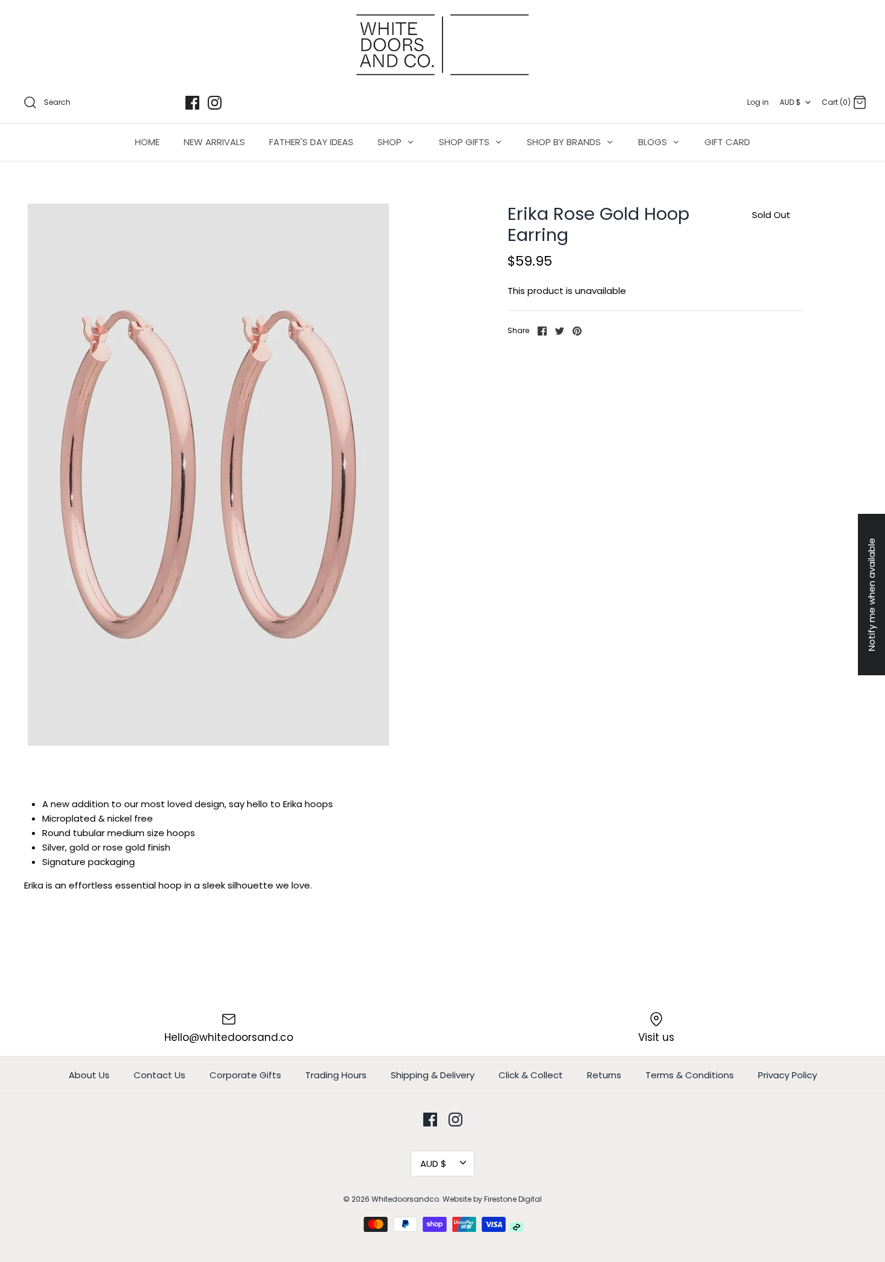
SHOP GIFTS (465, 142)
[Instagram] (215, 103)
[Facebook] (192, 103)
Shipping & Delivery (432, 1075)
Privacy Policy (787, 1075)
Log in (758, 102)
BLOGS (653, 142)
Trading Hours (336, 1075)
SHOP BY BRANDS (565, 142)
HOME (147, 142)
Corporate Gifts (245, 1075)
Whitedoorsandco (405, 1199)
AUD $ (790, 102)
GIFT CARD (727, 142)
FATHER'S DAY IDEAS (311, 142)
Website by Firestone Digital (492, 1199)
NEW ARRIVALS (214, 142)
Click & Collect (530, 1075)
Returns (604, 1075)
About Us (89, 1075)
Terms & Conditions (689, 1075)
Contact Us (159, 1075)
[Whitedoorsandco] (442, 45)
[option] (208, 475)
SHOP (390, 142)
